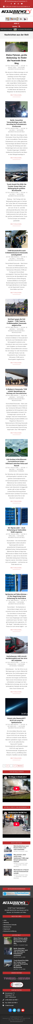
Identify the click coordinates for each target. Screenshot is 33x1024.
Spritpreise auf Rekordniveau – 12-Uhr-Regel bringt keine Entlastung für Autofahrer (16, 596)
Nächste (20, 766)
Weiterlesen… (17, 95)
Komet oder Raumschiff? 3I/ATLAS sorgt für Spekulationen (16, 720)
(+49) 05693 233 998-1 (11, 1000)
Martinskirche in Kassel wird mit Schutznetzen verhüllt (21, 871)
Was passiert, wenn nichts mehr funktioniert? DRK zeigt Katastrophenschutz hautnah (21, 858)
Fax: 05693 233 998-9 (11, 1002)
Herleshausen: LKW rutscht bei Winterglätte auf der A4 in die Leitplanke (16, 658)
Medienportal (7, 927)
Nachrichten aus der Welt (16, 69)
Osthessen (13, 666)
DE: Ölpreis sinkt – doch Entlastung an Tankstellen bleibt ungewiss (16, 530)
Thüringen (20, 471)
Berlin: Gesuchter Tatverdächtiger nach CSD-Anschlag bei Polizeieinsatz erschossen (21, 952)
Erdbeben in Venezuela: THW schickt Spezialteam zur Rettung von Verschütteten (16, 391)
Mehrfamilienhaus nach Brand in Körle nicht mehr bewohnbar (21, 847)
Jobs (5, 920)
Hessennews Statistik (10, 924)
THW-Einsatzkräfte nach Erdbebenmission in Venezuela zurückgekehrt (16, 253)
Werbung (6, 922)
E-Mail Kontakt (9, 1005)
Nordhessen (13, 471)
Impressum (7, 929)
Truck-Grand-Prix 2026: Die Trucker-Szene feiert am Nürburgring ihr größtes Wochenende (21, 964)
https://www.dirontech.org (16, 1021)
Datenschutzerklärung (10, 931)
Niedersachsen (16, 332)
